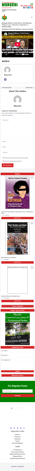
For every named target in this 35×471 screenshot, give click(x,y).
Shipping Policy (17, 456)
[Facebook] (11, 428)
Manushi (8, 75)
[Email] (5, 79)
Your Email (4, 355)
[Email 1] (24, 428)
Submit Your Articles (17, 310)
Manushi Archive (17, 375)
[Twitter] (14, 428)
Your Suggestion (6, 360)
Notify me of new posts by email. (12, 161)
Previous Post (6, 87)
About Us (17, 434)
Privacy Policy (17, 450)
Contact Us (17, 437)
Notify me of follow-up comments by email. (15, 158)
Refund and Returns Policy (17, 454)
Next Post (30, 87)
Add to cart (17, 218)
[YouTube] (20, 428)
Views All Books (17, 306)
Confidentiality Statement (17, 458)
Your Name (4, 350)
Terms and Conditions (17, 452)
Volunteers (17, 439)
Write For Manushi (17, 443)
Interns (17, 441)
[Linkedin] (17, 428)
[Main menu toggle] (31, 17)
